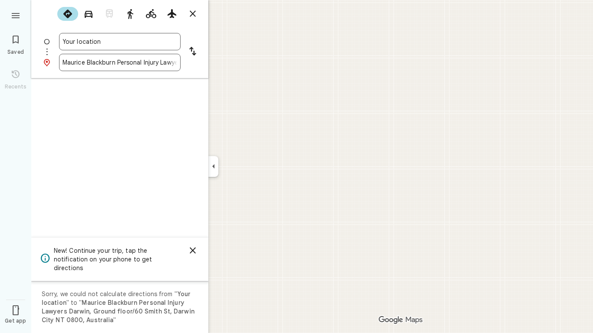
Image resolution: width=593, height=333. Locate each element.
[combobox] (120, 41)
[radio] (67, 14)
